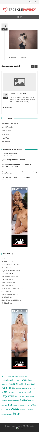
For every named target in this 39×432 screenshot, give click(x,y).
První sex (31, 401)
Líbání (32, 388)
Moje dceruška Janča (8, 282)
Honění (23, 380)
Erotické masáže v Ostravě (10, 123)
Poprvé (4, 401)
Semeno (4, 405)
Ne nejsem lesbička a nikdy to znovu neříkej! (20, 172)
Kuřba (13, 388)
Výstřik (15, 409)
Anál (4, 377)
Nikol (24, 57)
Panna (26, 396)
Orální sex (21, 396)
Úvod (3, 259)
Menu (30, 2)
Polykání (32, 396)
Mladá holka (22, 392)
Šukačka (9, 414)
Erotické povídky (8, 380)
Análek (8, 377)
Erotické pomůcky (7, 127)
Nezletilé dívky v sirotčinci (10, 294)
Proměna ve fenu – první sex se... (12, 265)
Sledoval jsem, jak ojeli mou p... (11, 300)
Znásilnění (30, 410)
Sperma (30, 405)
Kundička (6, 388)
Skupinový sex (23, 405)
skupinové (16, 405)
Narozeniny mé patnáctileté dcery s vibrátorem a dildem (16, 165)
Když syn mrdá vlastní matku (11, 271)
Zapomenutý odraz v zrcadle (13, 159)
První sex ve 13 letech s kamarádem (16, 177)
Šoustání (4, 414)
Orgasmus (8, 396)
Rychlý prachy (6, 138)
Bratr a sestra (23, 377)
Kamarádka (5, 384)
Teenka (3, 409)
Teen (34, 405)
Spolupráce (30, 426)
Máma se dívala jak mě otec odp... (13, 288)
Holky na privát (6, 131)
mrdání (29, 392)
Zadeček (23, 410)
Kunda (33, 384)
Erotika (17, 380)
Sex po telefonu (6, 141)
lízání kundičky (13, 392)
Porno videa (5, 134)
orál (16, 396)
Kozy (27, 384)
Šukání (17, 413)
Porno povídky (13, 401)
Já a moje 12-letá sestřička (10, 276)
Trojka (8, 410)
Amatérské (8, 107)
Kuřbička (18, 388)
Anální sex (15, 377)
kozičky (21, 384)
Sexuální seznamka (18, 94)
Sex (10, 404)
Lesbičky (25, 388)
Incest (30, 380)
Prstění (23, 400)
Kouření (13, 384)
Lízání (5, 392)
